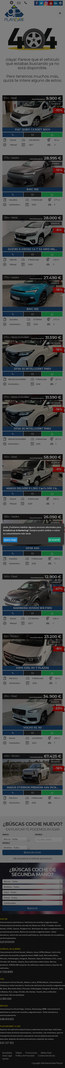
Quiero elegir (10, 539)
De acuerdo (54, 539)
